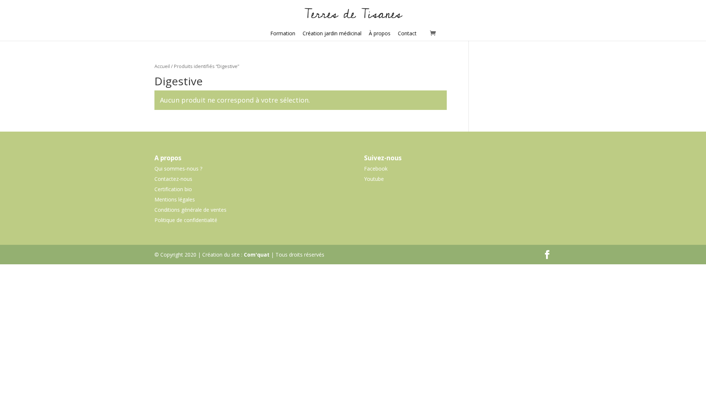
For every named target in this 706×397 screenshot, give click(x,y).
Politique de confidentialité (185, 220)
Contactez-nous (173, 178)
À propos (380, 33)
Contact (407, 33)
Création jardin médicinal (332, 33)
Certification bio (173, 189)
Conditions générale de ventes (190, 209)
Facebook (376, 168)
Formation (282, 33)
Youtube (374, 178)
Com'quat (257, 254)
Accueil (162, 66)
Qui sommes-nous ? (178, 168)
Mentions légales (174, 199)
